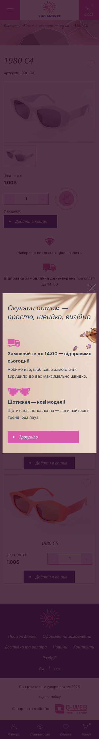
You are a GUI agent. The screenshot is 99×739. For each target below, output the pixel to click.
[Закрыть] (92, 288)
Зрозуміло (28, 437)
